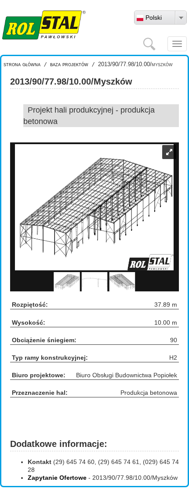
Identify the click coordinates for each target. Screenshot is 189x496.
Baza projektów (69, 64)
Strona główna (22, 64)
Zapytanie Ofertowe (57, 477)
